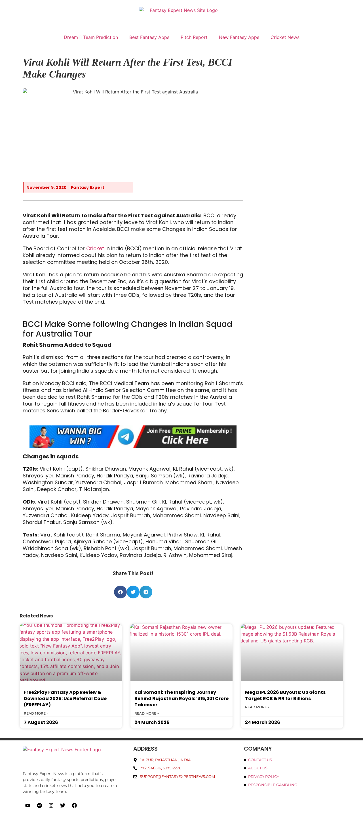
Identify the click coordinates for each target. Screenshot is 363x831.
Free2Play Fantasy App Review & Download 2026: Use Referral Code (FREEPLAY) (65, 698)
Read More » (36, 713)
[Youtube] (28, 805)
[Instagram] (51, 805)
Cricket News (285, 37)
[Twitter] (63, 805)
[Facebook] (74, 805)
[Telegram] (39, 805)
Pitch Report (194, 37)
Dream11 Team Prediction (91, 37)
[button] (120, 592)
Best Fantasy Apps (149, 37)
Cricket (95, 248)
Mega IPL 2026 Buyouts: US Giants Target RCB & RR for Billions (285, 695)
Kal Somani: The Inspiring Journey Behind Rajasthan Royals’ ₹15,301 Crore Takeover (181, 698)
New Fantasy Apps (239, 37)
